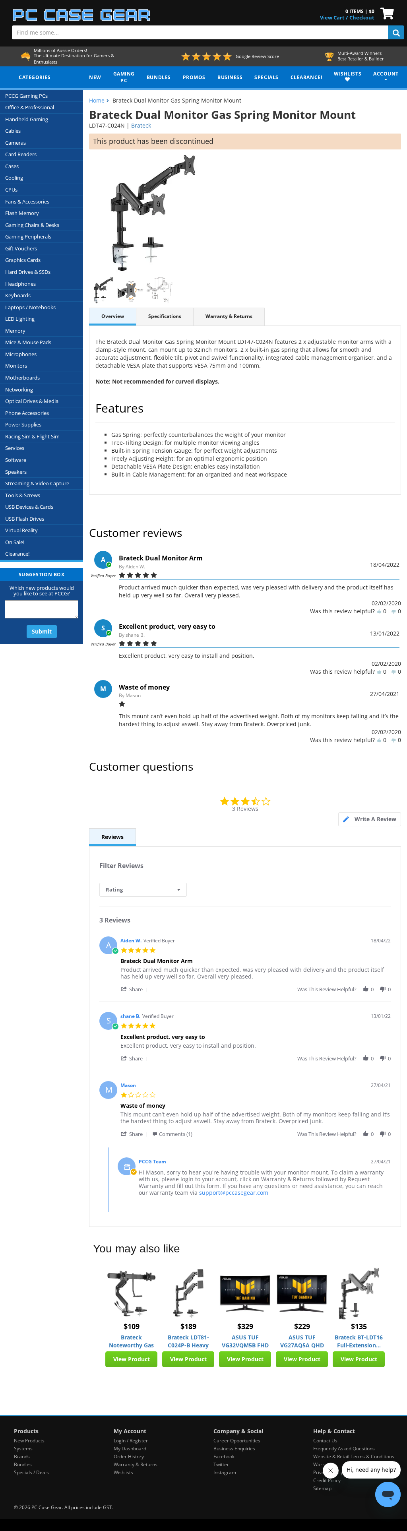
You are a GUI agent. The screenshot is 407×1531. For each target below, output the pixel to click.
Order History (129, 1456)
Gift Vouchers (21, 248)
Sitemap (322, 1488)
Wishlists (123, 1472)
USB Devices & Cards (29, 506)
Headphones (20, 283)
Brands (22, 1456)
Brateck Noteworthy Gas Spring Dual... (131, 1341)
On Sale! (14, 542)
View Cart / (334, 17)
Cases (12, 166)
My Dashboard (130, 1448)
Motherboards (22, 377)
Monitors (16, 365)
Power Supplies (23, 424)
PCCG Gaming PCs (26, 95)
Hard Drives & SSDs (27, 271)
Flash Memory (22, 213)
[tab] (369, 819)
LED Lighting (20, 318)
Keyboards (18, 295)
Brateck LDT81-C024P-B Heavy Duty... (188, 1341)
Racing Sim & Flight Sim (32, 436)
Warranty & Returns (228, 316)
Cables (13, 130)
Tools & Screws (22, 495)
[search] (396, 32)
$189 (188, 1326)
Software (15, 459)
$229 (302, 1326)
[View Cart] (385, 12)
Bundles (23, 1464)
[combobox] (143, 890)
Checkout (361, 17)
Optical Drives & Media (31, 401)
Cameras (15, 142)
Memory (15, 330)
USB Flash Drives (24, 518)
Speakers (16, 471)
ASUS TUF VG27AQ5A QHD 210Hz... (302, 1341)
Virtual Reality (21, 530)
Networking (19, 389)
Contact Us (325, 1440)
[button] (135, 989)
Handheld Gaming (26, 119)
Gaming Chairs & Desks (32, 225)
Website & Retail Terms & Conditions (353, 1456)
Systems (23, 1448)
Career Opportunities (236, 1440)
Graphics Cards (23, 260)
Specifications (164, 316)
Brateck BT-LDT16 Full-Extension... (359, 1341)
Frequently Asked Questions (344, 1448)
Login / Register (131, 1440)
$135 (359, 1326)
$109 (132, 1326)
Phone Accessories (27, 413)
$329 (245, 1326)
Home (97, 100)
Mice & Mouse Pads (28, 342)
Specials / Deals (31, 1472)
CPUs (11, 189)
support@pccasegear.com (233, 1192)
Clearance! (17, 553)
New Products (29, 1440)
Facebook (224, 1456)
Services (14, 448)
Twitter (221, 1464)
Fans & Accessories (27, 201)
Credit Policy (327, 1480)
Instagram (224, 1472)
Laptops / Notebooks (30, 307)
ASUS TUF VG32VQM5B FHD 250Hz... (245, 1341)
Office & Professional (29, 107)
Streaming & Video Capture (37, 483)
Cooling (14, 177)
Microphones (21, 354)
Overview (112, 316)
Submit (42, 631)
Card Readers (21, 154)
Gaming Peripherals (28, 236)
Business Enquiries (234, 1448)
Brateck (141, 125)
